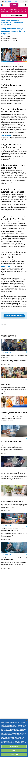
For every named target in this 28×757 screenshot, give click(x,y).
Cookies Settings (14, 746)
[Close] (26, 720)
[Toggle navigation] (25, 5)
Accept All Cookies (14, 754)
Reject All (14, 750)
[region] (14, 738)
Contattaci (14, 5)
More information (5, 743)
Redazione (7, 36)
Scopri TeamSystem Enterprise (14, 316)
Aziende (2, 42)
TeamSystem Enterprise (7, 266)
